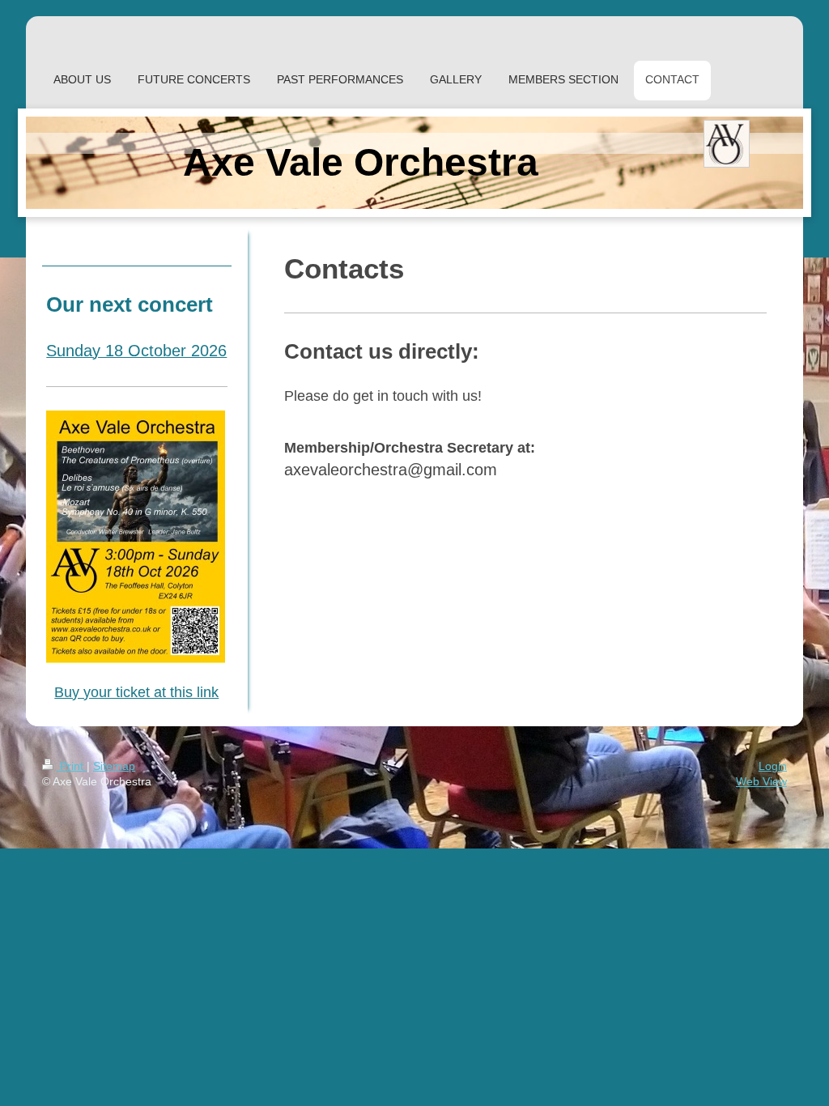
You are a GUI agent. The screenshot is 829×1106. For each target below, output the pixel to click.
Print (72, 765)
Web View (761, 781)
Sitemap (114, 765)
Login (773, 765)
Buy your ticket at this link (136, 692)
